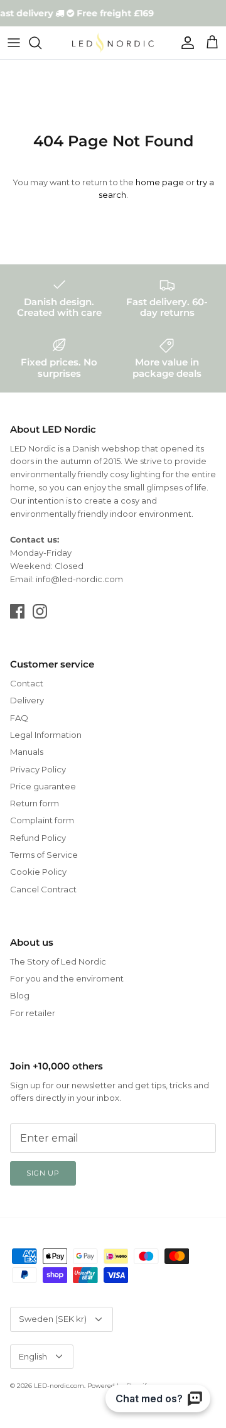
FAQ (19, 718)
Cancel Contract (43, 889)
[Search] (41, 43)
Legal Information (46, 735)
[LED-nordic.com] (113, 43)
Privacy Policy (38, 769)
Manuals (26, 752)
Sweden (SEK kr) (53, 1319)
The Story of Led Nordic (58, 961)
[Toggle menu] (14, 43)
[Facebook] (17, 611)
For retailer (32, 1013)
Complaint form (42, 820)
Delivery (27, 700)
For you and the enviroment (67, 978)
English (33, 1356)
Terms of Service (44, 855)
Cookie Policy (38, 872)
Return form (34, 803)
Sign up (43, 1173)
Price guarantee (43, 786)
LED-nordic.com (59, 1386)
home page (160, 182)
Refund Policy (38, 838)
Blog (20, 995)
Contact (26, 683)
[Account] (184, 43)
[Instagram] (40, 611)
